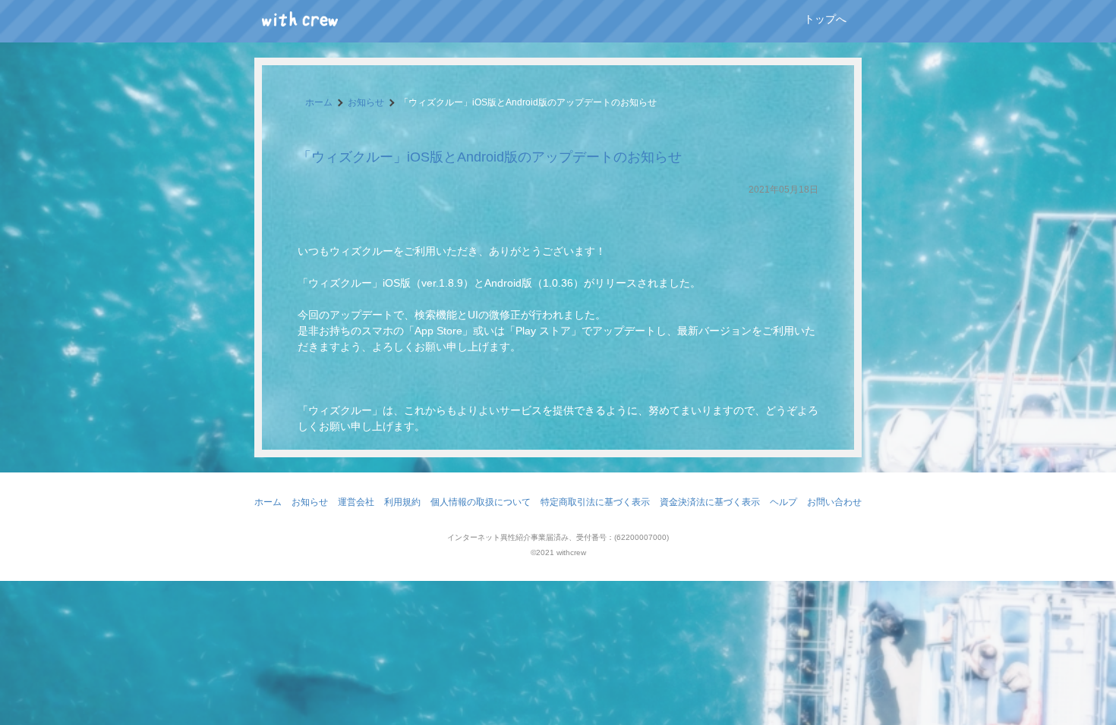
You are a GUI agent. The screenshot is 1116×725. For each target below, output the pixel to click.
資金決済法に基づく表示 (710, 502)
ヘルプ (783, 502)
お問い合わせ (834, 502)
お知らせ (366, 102)
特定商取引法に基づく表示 (595, 502)
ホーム (319, 102)
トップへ (825, 19)
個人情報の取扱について (480, 502)
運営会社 (356, 502)
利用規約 (402, 502)
